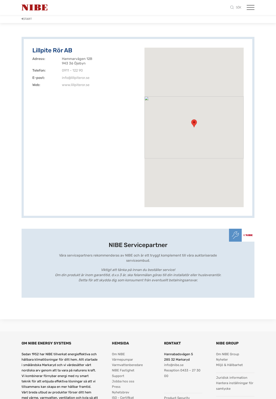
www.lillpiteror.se (75, 85)
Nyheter (222, 359)
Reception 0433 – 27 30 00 (182, 373)
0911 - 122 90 (72, 70)
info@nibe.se (173, 365)
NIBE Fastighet (123, 370)
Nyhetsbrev (120, 392)
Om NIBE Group (227, 354)
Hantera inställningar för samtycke (235, 385)
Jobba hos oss (123, 381)
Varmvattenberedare (127, 365)
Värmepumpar (122, 359)
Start (27, 18)
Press (116, 387)
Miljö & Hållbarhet (229, 365)
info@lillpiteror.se (75, 78)
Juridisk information (231, 378)
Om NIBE (118, 354)
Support (118, 376)
